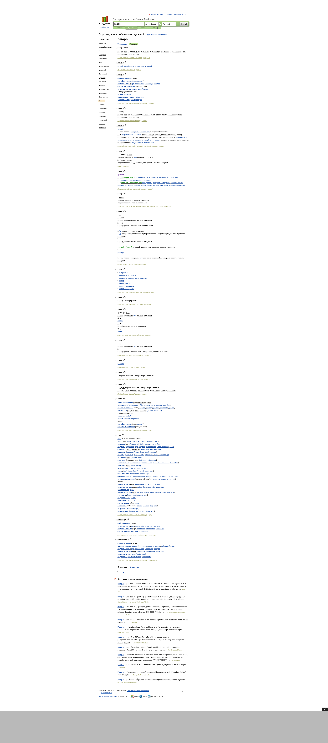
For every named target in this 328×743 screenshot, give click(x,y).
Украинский (102, 116)
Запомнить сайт (157, 15)
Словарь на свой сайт (174, 15)
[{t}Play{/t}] (127, 47)
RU (186, 15)
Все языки (102, 51)
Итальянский (103, 74)
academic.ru (104, 27)
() (145, 89)
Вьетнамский (103, 58)
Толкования (119, 28)
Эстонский (102, 127)
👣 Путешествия (106, 692)
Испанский (102, 70)
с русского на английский (156, 34)
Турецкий (102, 112)
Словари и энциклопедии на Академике (134, 19)
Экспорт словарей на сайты (108, 696)
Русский (101, 101)
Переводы (131, 28)
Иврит (101, 62)
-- (137, 146)
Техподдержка (132, 690)
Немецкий (102, 85)
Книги (143, 28)
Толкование (122, 44)
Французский (103, 120)
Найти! (184, 24)
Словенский (102, 108)
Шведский (102, 124)
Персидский (102, 93)
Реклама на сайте (143, 690)
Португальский (103, 97)
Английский (102, 43)
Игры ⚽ (155, 28)
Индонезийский (104, 66)
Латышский (102, 81)
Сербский (102, 104)
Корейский (102, 78)
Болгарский (102, 55)
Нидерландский (104, 89)
